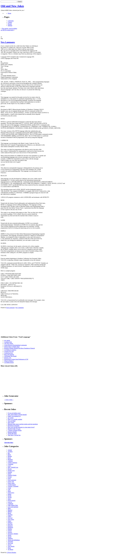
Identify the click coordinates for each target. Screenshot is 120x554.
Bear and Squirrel (9, 354)
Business (10, 459)
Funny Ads (11, 481)
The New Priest (8, 343)
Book (9, 458)
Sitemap (10, 25)
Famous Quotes (12, 475)
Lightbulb (10, 503)
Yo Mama (10, 549)
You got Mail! (11, 421)
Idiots (9, 491)
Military (10, 511)
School (10, 530)
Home (9, 13)
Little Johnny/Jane (13, 505)
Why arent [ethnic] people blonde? (17, 414)
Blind (9, 454)
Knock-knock (11, 500)
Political (10, 522)
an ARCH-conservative (7, 30)
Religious (10, 527)
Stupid (9, 537)
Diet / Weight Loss (13, 467)
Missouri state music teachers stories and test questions (23, 424)
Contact (10, 22)
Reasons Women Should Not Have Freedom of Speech (19, 348)
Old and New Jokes (12, 6)
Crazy (9, 466)
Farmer (10, 477)
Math (9, 508)
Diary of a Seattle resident (15, 419)
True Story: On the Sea (14, 435)
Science (10, 532)
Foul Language (10, 307)
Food (9, 478)
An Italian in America (10, 350)
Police (9, 521)
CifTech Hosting (11, 552)
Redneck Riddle (12, 432)
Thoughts (10, 541)
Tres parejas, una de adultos (9, 28)
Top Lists (10, 543)
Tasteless (10, 538)
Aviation (10, 451)
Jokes (9, 499)
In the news (11, 492)
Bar (9, 453)
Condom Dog (8, 342)
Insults (9, 496)
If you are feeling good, (14, 413)
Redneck (10, 526)
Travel (9, 544)
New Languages (8, 42)
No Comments (20, 307)
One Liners (11, 519)
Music (9, 513)
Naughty (10, 514)
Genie (9, 488)
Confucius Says (8, 353)
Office (9, 516)
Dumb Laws (11, 470)
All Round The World (10, 356)
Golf (9, 489)
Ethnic (9, 473)
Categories (11, 21)
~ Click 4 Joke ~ (8, 399)
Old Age (10, 518)
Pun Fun (10, 524)
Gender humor (12, 484)
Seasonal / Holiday (13, 533)
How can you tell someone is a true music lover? (21, 427)
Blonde (10, 456)
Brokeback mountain (13, 425)
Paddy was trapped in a (14, 416)
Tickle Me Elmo (12, 433)
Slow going (11, 422)
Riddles (10, 529)
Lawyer (10, 502)
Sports (9, 535)
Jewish (10, 497)
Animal (10, 450)
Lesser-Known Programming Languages (15, 345)
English (10, 472)
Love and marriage (13, 507)
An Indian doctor (9, 362)
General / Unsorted (13, 486)
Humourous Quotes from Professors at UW (16, 359)
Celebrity (10, 461)
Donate (10, 24)
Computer (10, 464)
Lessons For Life (9, 351)
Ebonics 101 (7, 357)
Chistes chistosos (12, 462)
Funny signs (11, 483)
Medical (10, 510)
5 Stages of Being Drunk (15, 430)
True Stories (11, 546)
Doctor (10, 469)
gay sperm (7, 340)
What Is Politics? (9, 361)
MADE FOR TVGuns (14, 429)
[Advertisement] (60, 33)
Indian (9, 494)
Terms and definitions (14, 540)
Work (9, 548)
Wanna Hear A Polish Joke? (12, 346)
